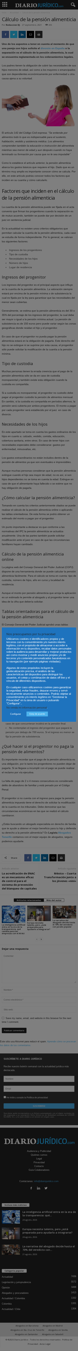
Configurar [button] (15, 714)
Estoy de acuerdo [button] (37, 714)
